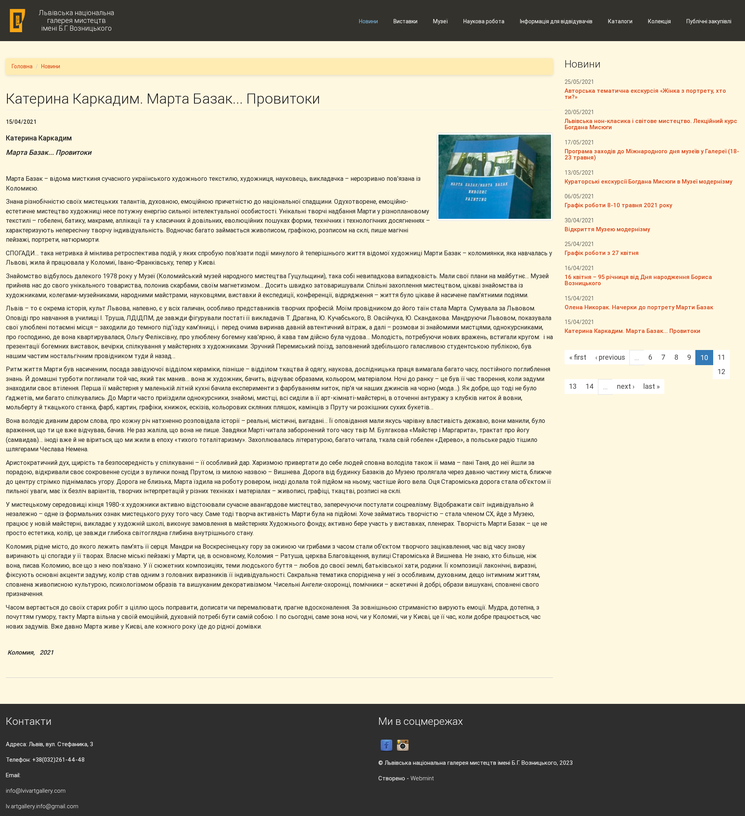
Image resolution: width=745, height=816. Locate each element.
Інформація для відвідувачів (556, 21)
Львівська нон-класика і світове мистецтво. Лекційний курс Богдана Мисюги (651, 124)
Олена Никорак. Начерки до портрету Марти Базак (639, 307)
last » (651, 386)
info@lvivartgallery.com (36, 790)
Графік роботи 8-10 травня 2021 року (618, 205)
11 (721, 357)
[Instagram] (403, 745)
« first (577, 357)
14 (590, 386)
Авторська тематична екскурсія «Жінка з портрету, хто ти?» (645, 94)
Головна (22, 66)
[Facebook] (386, 745)
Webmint (422, 778)
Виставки (405, 21)
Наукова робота (483, 21)
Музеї (440, 21)
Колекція (659, 21)
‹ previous (610, 357)
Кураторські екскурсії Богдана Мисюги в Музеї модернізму (648, 181)
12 (721, 371)
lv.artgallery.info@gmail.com (42, 806)
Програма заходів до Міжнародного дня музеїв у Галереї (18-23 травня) (652, 154)
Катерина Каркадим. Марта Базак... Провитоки (635, 330)
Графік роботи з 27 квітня (602, 252)
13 (573, 386)
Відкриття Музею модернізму (607, 229)
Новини (368, 21)
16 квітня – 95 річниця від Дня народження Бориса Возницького (638, 280)
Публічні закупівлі (708, 21)
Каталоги (620, 21)
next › (625, 386)
